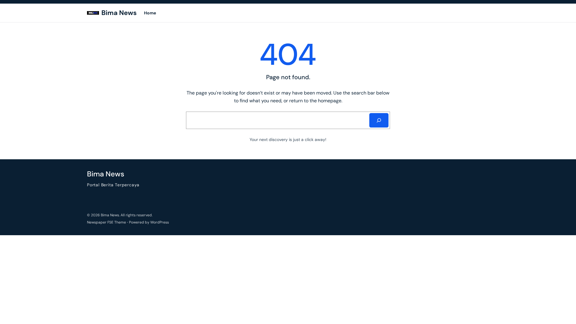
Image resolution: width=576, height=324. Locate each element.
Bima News (119, 12)
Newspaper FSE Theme (106, 222)
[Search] (378, 120)
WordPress (159, 222)
